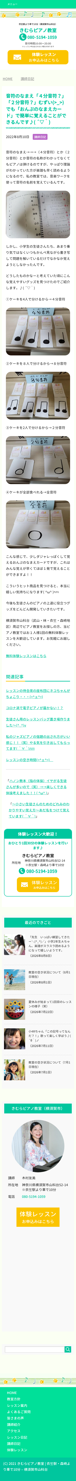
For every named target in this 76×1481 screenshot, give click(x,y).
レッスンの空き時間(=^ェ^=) (29, 760)
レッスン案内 (17, 1405)
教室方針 (13, 1399)
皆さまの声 (15, 1418)
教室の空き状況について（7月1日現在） (49, 1064)
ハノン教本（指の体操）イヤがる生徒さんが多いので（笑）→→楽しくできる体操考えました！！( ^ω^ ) (36, 787)
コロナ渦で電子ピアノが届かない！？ (34, 708)
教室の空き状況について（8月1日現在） (49, 974)
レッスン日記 (17, 1437)
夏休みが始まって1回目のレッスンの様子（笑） (50, 1004)
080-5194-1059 (41, 871)
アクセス (13, 1431)
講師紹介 (13, 1424)
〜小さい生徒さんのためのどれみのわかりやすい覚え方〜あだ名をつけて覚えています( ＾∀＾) (39, 810)
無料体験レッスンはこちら (26, 656)
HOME (12, 1392)
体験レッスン (17, 1450)
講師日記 (40, 137)
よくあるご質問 (19, 1412)
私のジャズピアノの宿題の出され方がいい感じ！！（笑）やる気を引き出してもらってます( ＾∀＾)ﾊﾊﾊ (38, 742)
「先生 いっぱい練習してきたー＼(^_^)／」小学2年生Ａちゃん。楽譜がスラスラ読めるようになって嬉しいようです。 (49, 943)
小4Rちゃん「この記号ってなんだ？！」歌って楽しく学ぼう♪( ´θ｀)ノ (49, 1035)
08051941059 (42, 37)
